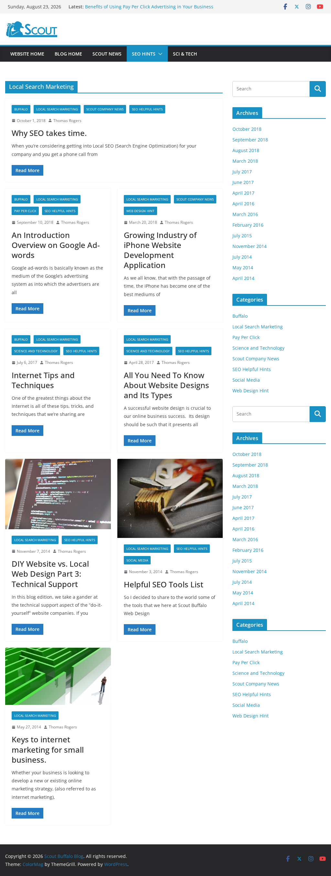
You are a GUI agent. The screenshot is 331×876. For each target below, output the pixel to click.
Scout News (107, 54)
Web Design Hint (140, 211)
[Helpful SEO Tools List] (170, 498)
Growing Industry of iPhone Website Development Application (160, 250)
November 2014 (249, 246)
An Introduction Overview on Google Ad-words (56, 245)
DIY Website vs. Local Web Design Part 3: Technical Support (50, 573)
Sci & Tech (185, 54)
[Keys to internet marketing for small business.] (58, 676)
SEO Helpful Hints (147, 109)
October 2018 (247, 129)
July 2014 (242, 257)
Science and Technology (36, 351)
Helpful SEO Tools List (163, 584)
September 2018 (250, 140)
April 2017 (243, 193)
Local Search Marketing (57, 109)
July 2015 (242, 235)
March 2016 (245, 214)
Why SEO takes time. (49, 133)
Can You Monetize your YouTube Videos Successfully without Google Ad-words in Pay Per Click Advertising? (143, 6)
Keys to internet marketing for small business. (48, 749)
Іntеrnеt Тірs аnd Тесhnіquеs (43, 380)
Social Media (137, 560)
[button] (159, 53)
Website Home (27, 54)
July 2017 (242, 172)
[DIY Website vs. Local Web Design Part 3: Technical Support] (58, 494)
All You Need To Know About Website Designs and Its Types (166, 385)
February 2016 (247, 225)
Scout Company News (104, 109)
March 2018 (245, 161)
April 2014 (243, 278)
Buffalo (21, 109)
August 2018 (245, 150)
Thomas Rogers (67, 120)
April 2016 (243, 204)
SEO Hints (143, 54)
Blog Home (68, 54)
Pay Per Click (25, 211)
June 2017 (243, 182)
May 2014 (242, 267)
